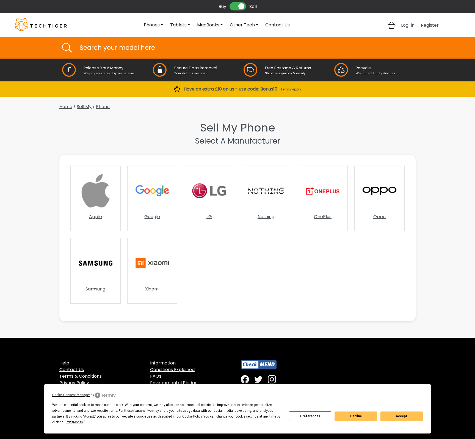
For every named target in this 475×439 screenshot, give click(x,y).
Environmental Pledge (174, 383)
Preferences (310, 416)
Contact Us (277, 25)
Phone (103, 106)
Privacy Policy (74, 383)
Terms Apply (291, 89)
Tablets (178, 25)
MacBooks (208, 25)
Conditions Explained (172, 369)
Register (430, 25)
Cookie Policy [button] (192, 416)
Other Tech (242, 25)
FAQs (155, 376)
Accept (401, 416)
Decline (356, 416)
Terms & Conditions (80, 376)
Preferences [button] (74, 422)
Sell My (84, 106)
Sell (253, 6)
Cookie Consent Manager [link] (71, 395)
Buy (222, 6)
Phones (152, 25)
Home (65, 106)
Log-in (408, 25)
